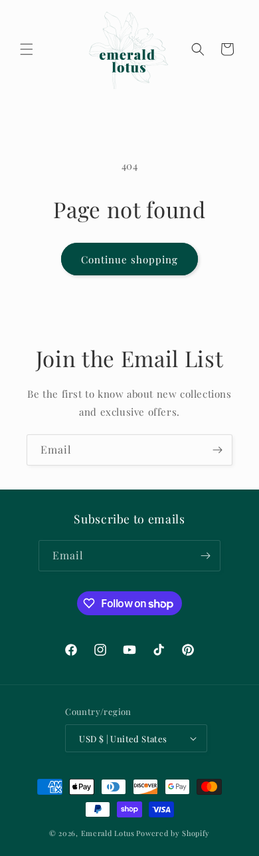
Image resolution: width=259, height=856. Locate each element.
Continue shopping (129, 259)
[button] (26, 49)
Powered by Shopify (173, 833)
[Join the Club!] (217, 450)
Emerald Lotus (108, 833)
